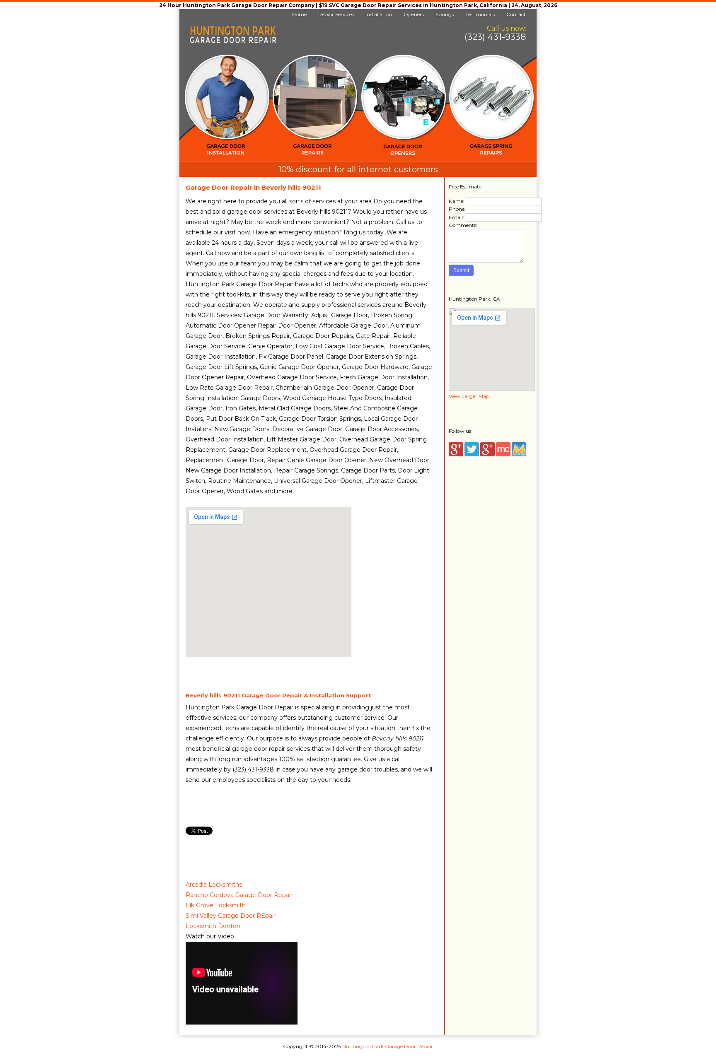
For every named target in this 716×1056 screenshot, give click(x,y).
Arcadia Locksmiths (214, 884)
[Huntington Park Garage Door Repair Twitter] (471, 454)
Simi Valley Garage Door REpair (231, 915)
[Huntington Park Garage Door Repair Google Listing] (456, 454)
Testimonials (480, 14)
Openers (414, 14)
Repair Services (336, 14)
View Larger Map (469, 396)
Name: (456, 201)
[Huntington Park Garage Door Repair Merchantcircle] (503, 454)
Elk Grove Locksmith (216, 905)
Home (299, 14)
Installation (378, 14)
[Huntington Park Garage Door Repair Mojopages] (519, 454)
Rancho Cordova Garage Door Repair (239, 895)
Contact (516, 14)
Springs (444, 14)
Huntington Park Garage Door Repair (387, 1046)
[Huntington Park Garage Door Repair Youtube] (487, 454)
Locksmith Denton (213, 926)
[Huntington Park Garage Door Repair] (233, 42)
